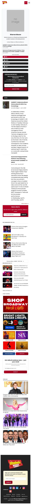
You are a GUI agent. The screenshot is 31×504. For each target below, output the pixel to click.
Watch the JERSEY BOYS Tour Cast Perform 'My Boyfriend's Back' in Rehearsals (21, 267)
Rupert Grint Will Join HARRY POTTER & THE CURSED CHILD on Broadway (15, 395)
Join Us (23, 494)
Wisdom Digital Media (20, 498)
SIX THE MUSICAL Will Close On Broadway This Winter (14, 427)
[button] (25, 2)
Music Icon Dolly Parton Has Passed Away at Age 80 (15, 411)
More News (24, 203)
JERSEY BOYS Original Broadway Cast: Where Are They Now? (14, 444)
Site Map (18, 496)
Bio (6, 56)
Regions (13, 496)
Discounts (22, 353)
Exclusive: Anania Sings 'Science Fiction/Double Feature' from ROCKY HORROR (21, 273)
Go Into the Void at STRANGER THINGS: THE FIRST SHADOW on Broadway (21, 285)
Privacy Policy (19, 500)
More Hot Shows (9, 353)
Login (22, 2)
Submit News (7, 496)
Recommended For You (9, 222)
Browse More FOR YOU (14, 261)
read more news (15, 54)
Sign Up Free (15, 89)
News (6, 60)
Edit (6, 66)
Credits (7, 63)
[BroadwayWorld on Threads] (23, 488)
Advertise (8, 494)
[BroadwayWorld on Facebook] (10, 488)
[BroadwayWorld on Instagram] (13, 488)
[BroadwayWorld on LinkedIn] (17, 488)
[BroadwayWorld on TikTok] (20, 488)
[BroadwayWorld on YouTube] (10, 491)
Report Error (25, 496)
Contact (18, 494)
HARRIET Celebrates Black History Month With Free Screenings (15, 45)
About (13, 494)
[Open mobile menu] (29, 2)
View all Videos (7, 290)
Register (18, 2)
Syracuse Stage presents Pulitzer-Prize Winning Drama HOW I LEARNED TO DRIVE (13, 51)
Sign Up (24, 214)
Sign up (15, 372)
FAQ (6, 70)
